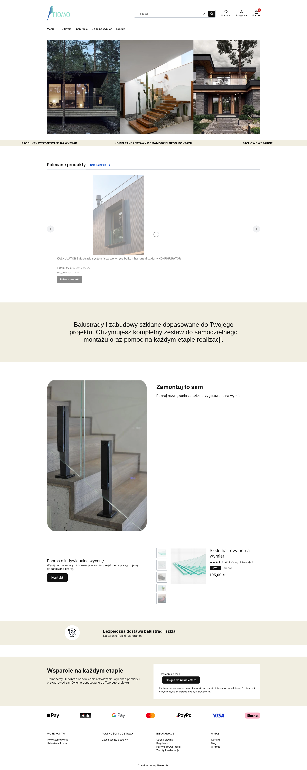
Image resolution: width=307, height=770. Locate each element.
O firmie (215, 746)
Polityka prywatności (168, 746)
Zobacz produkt (69, 279)
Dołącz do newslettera (181, 680)
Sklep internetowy (152, 765)
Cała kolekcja (98, 164)
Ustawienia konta (57, 743)
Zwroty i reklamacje (167, 750)
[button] (211, 14)
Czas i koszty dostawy (115, 739)
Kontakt (57, 577)
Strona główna (164, 739)
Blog (213, 743)
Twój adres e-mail (169, 673)
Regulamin (162, 743)
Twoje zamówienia (57, 739)
